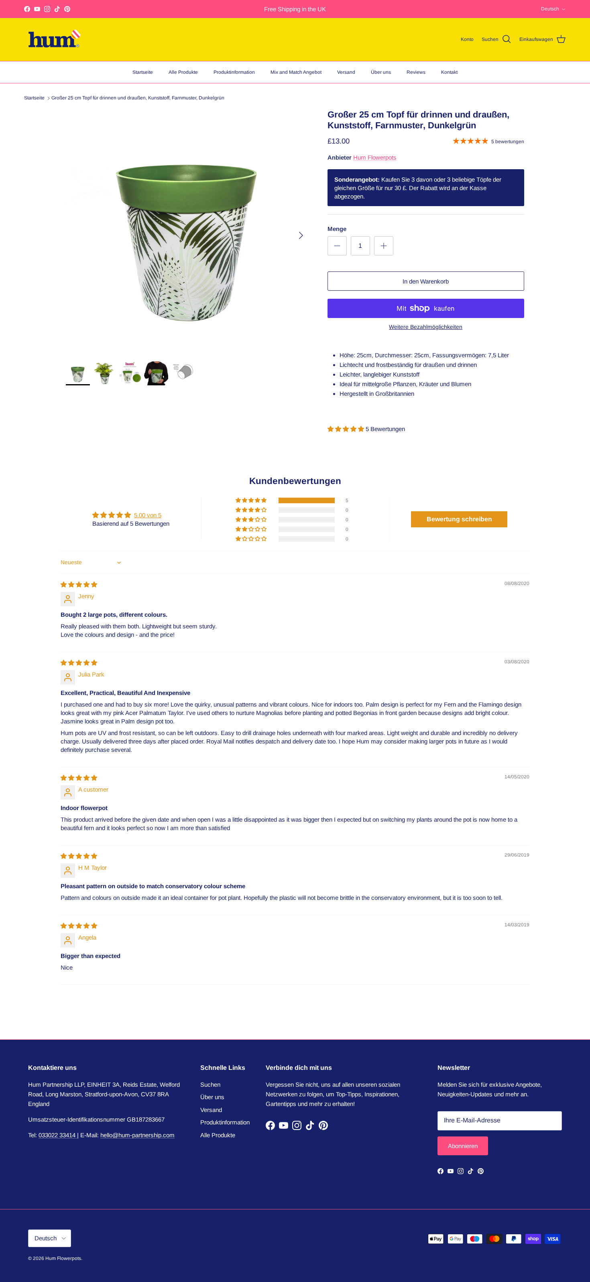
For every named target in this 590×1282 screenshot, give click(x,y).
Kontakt (449, 72)
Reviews (416, 72)
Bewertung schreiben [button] (459, 519)
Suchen (210, 1084)
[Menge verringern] (337, 245)
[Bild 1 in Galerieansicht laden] (188, 231)
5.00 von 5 (147, 515)
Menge (337, 228)
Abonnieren (463, 1145)
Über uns (381, 72)
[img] (79, 584)
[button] (347, 428)
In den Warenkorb (426, 281)
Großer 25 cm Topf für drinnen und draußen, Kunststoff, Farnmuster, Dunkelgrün (137, 98)
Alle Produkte (183, 72)
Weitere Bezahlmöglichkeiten (425, 327)
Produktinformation (234, 72)
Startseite (142, 72)
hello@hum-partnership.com (137, 1135)
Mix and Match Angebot (296, 72)
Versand (346, 72)
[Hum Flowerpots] (54, 39)
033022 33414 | (59, 1135)
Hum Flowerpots (375, 157)
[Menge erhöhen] (383, 245)
